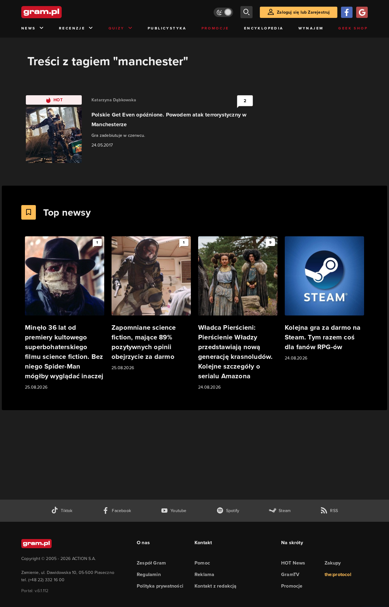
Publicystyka (167, 28)
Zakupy (333, 562)
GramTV (290, 574)
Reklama (204, 574)
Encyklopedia (264, 28)
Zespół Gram (151, 562)
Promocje (215, 28)
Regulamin (149, 574)
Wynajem (311, 28)
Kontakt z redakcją (215, 585)
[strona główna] (56, 12)
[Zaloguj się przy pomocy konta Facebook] (347, 12)
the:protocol (338, 574)
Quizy (116, 28)
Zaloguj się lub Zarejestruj (303, 12)
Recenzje (72, 28)
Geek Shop (353, 28)
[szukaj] (246, 12)
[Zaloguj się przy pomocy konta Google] (362, 12)
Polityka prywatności (160, 585)
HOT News (293, 562)
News (28, 28)
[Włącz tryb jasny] (223, 12)
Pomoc (202, 562)
